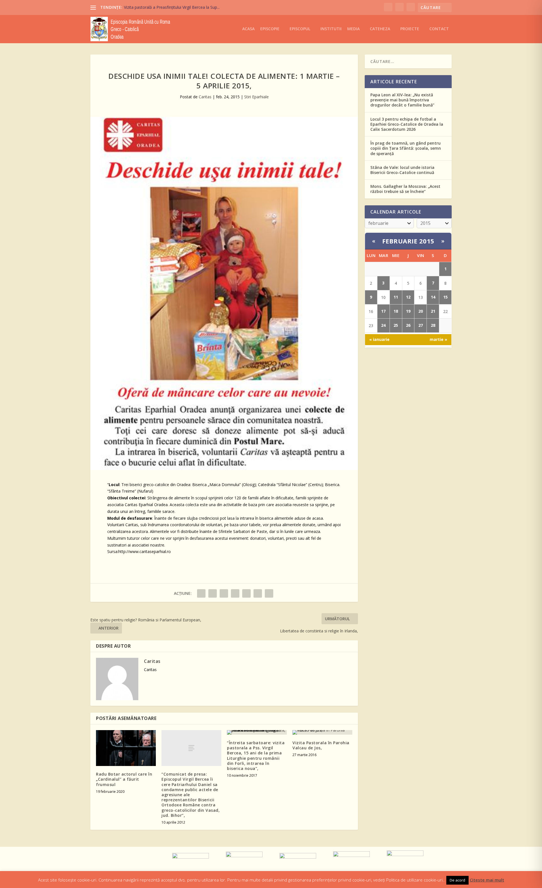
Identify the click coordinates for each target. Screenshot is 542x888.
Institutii (331, 29)
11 (396, 297)
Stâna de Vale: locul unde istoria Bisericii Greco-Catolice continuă (402, 170)
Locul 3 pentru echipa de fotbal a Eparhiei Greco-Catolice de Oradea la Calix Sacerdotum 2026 (406, 124)
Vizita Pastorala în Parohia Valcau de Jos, (320, 745)
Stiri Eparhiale (256, 96)
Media (353, 29)
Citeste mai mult (487, 880)
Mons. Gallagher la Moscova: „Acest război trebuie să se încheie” (405, 189)
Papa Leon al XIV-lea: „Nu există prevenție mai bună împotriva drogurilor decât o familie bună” (402, 100)
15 (445, 297)
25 (396, 325)
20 (420, 311)
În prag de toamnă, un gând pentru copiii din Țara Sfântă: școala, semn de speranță (405, 148)
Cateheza (380, 29)
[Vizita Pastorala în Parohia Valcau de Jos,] (322, 732)
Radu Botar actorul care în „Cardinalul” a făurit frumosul (124, 779)
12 (408, 297)
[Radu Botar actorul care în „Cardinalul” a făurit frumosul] (126, 748)
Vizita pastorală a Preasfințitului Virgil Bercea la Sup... (172, 7)
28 (433, 325)
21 (433, 311)
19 (408, 311)
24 (383, 325)
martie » (438, 339)
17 (383, 311)
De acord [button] (457, 880)
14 (433, 297)
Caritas (205, 96)
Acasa (248, 29)
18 (396, 311)
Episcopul (300, 29)
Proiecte (409, 29)
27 (420, 325)
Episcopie (269, 29)
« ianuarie (379, 339)
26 (408, 325)
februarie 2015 (408, 241)
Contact (439, 29)
